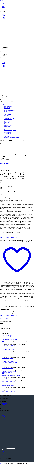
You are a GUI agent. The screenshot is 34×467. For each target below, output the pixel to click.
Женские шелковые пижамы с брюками (9, 113)
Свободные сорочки (7, 121)
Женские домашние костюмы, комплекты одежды (11, 137)
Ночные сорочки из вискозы (8, 116)
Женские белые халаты (7, 108)
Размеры (3, 5)
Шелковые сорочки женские (8, 131)
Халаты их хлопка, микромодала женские (10, 130)
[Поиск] (2, 48)
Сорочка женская (6, 122)
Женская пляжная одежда (7, 107)
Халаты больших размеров (8, 128)
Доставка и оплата (4, 4)
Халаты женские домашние (8, 134)
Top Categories (5, 104)
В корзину (1, 201)
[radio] (7, 196)
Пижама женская (6, 117)
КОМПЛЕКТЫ (4, 65)
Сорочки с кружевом (7, 126)
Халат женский (6, 127)
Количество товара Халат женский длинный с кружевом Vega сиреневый (11, 200)
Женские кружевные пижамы (8, 109)
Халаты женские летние (7, 129)
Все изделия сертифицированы (4, 318)
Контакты (3, 7)
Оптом (3, 3)
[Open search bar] (2, 46)
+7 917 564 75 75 (4, 403)
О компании (3, 1)
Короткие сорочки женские (8, 114)
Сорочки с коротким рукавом (8, 125)
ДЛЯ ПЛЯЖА (4, 17)
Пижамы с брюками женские (8, 119)
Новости (3, 6)
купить (3, 341)
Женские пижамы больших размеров (9, 110)
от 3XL (3, 19)
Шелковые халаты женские (8, 132)
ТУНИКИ (3, 64)
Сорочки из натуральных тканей (8, 124)
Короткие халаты (6, 115)
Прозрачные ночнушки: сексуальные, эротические (11, 120)
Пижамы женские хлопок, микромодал (9, 118)
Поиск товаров (4, 47)
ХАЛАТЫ (3, 14)
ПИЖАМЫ (3, 15)
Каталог (3, 2)
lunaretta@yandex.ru (5, 9)
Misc (4, 138)
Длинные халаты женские (7, 105)
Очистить (4, 199)
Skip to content (2, 0)
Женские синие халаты (7, 111)
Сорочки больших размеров (8, 123)
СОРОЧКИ (3, 13)
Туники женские (6, 136)
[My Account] (0, 141)
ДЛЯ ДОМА (4, 18)
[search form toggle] (0, 51)
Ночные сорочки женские (7, 133)
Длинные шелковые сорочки (8, 106)
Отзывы (3, 454)
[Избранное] (0, 142)
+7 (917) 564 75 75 (4, 8)
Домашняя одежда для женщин (8, 135)
